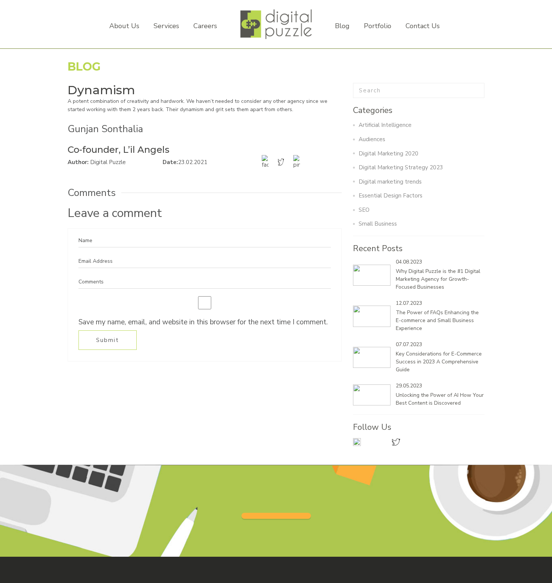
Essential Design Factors (390, 195)
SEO (364, 210)
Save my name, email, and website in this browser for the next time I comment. (203, 322)
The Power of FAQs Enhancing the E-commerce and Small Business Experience (437, 320)
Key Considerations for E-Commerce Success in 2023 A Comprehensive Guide (439, 361)
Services (166, 25)
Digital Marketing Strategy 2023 (401, 167)
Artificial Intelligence (385, 125)
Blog (342, 25)
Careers (205, 25)
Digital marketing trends (390, 181)
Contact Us (423, 25)
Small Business (378, 223)
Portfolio (377, 25)
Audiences (372, 139)
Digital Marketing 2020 (388, 153)
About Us (124, 25)
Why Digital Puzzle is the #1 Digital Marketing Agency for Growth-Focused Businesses (438, 279)
